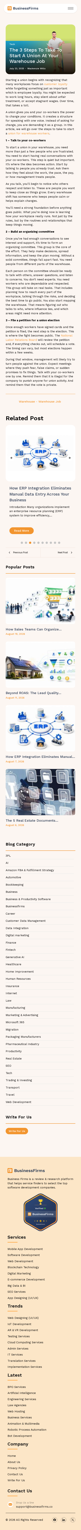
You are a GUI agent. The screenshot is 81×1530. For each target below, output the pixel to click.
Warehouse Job (49, 401)
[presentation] (11, 458)
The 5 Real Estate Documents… (32, 820)
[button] (22, 543)
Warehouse (28, 401)
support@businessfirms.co (34, 1506)
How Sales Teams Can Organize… (34, 629)
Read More (21, 530)
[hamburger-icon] (70, 8)
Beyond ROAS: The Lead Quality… (33, 693)
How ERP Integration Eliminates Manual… (40, 757)
